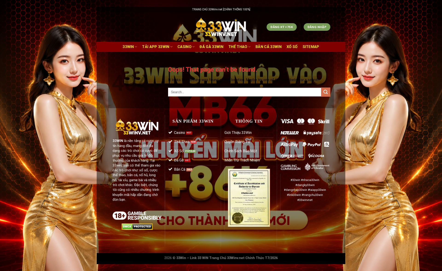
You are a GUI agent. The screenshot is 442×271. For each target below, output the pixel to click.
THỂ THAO (237, 47)
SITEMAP (311, 47)
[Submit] (325, 92)
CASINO (184, 47)
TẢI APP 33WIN (155, 47)
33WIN (128, 47)
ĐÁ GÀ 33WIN (211, 47)
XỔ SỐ (292, 47)
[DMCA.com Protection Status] (137, 226)
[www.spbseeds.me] (221, 27)
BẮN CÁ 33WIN (269, 47)
